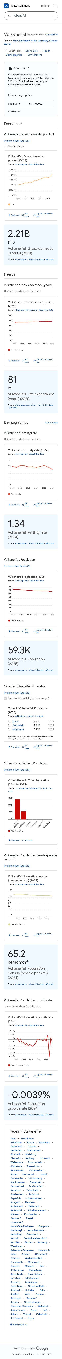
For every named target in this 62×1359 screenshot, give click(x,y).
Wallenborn (16, 1162)
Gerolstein (18, 725)
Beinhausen (16, 1170)
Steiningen (31, 1282)
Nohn (27, 1294)
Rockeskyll (16, 1230)
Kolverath (44, 1142)
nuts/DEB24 (52, 34)
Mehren (14, 1214)
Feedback (45, 5)
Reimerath (16, 1150)
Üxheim (32, 1146)
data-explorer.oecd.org (26, 310)
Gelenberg (16, 1286)
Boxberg (15, 1282)
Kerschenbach (36, 1230)
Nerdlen (14, 1242)
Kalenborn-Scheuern (22, 1250)
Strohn (28, 1242)
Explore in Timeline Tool (44, 215)
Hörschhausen (34, 1198)
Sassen (40, 1294)
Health (46, 50)
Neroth (14, 1238)
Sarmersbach (17, 1310)
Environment (35, 54)
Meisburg (31, 1154)
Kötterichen (17, 1270)
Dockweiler (16, 1178)
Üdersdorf (16, 1146)
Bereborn (15, 1190)
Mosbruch (33, 1262)
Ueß (45, 1310)
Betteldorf (16, 1210)
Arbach (26, 1254)
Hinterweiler (36, 1170)
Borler (13, 1174)
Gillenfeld (41, 1314)
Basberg (42, 1242)
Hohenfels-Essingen (22, 1226)
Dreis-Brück (36, 1186)
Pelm (42, 1290)
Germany (43, 40)
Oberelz (15, 1266)
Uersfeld (15, 1278)
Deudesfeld (17, 1186)
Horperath (28, 1174)
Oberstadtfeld (36, 1286)
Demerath (35, 1182)
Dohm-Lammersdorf (35, 1238)
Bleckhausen (17, 1182)
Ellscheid (15, 1158)
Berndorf (31, 1298)
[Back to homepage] (6, 5)
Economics (31, 50)
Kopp (31, 1318)
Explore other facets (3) (17, 140)
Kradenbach (17, 1194)
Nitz (42, 1266)
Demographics (14, 54)
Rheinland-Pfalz (28, 40)
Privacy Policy (44, 1353)
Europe (53, 40)
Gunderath (16, 1262)
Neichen (30, 1202)
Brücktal (34, 1194)
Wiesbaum (16, 1246)
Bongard (15, 1202)
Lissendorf (16, 1222)
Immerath (44, 1250)
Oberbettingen (32, 1302)
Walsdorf (43, 1306)
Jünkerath (16, 1166)
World (7, 43)
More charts (51, 422)
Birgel (29, 1218)
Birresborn (33, 1166)
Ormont (14, 1258)
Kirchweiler (30, 1214)
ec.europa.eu (14, 111)
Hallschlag (16, 1234)
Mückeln (29, 1266)
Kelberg (30, 1158)
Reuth (30, 1142)
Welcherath (33, 1150)
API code (27, 215)
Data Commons (20, 5)
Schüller (29, 1290)
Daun (15, 721)
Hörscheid (41, 1254)
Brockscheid (35, 1162)
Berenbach (16, 1274)
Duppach (44, 1226)
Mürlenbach (32, 1278)
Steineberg (35, 1270)
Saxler (34, 1310)
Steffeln (14, 1294)
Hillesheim (18, 729)
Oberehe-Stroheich (21, 1306)
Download (15, 215)
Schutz (14, 1314)
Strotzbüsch (35, 1274)
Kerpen (14, 1302)
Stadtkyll (15, 1290)
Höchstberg (35, 1178)
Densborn (32, 1234)
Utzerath (45, 1158)
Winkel (27, 1314)
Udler (13, 1254)
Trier (15, 40)
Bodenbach (16, 1206)
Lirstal (43, 1174)
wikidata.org (21, 716)
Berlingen (15, 1298)
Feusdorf (15, 1218)
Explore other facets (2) (17, 566)
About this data (36, 164)
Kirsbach (15, 1154)
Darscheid (32, 1190)
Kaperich (15, 1198)
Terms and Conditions (22, 1353)
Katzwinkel (16, 1318)
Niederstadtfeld (33, 1258)
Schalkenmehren (36, 1210)
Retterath (33, 1206)
